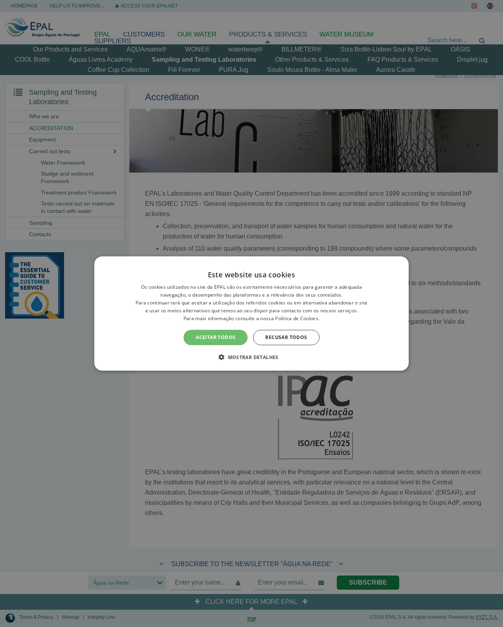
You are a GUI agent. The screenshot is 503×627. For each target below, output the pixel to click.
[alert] (251, 313)
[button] (251, 357)
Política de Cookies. (297, 318)
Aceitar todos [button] (215, 337)
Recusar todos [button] (286, 337)
